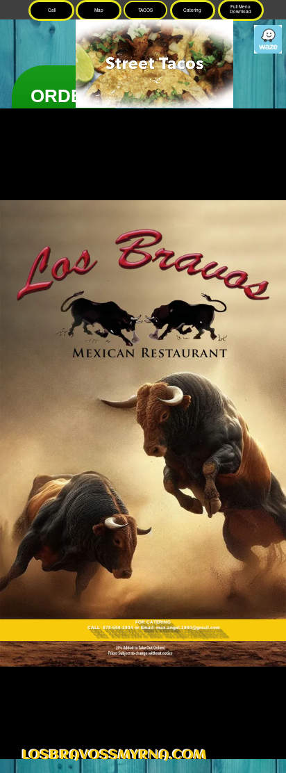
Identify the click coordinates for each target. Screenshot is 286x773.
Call (52, 10)
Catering (192, 10)
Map (98, 10)
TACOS (145, 10)
